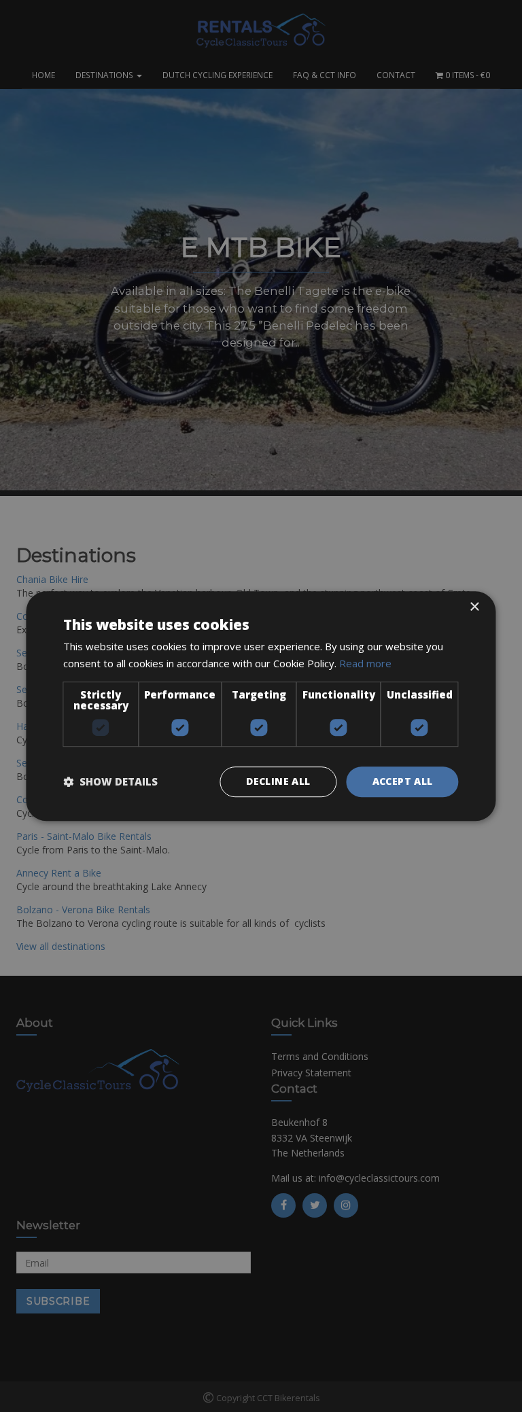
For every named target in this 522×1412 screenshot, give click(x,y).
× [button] (474, 607)
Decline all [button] (278, 781)
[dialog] (261, 706)
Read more (365, 663)
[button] (110, 781)
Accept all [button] (402, 781)
